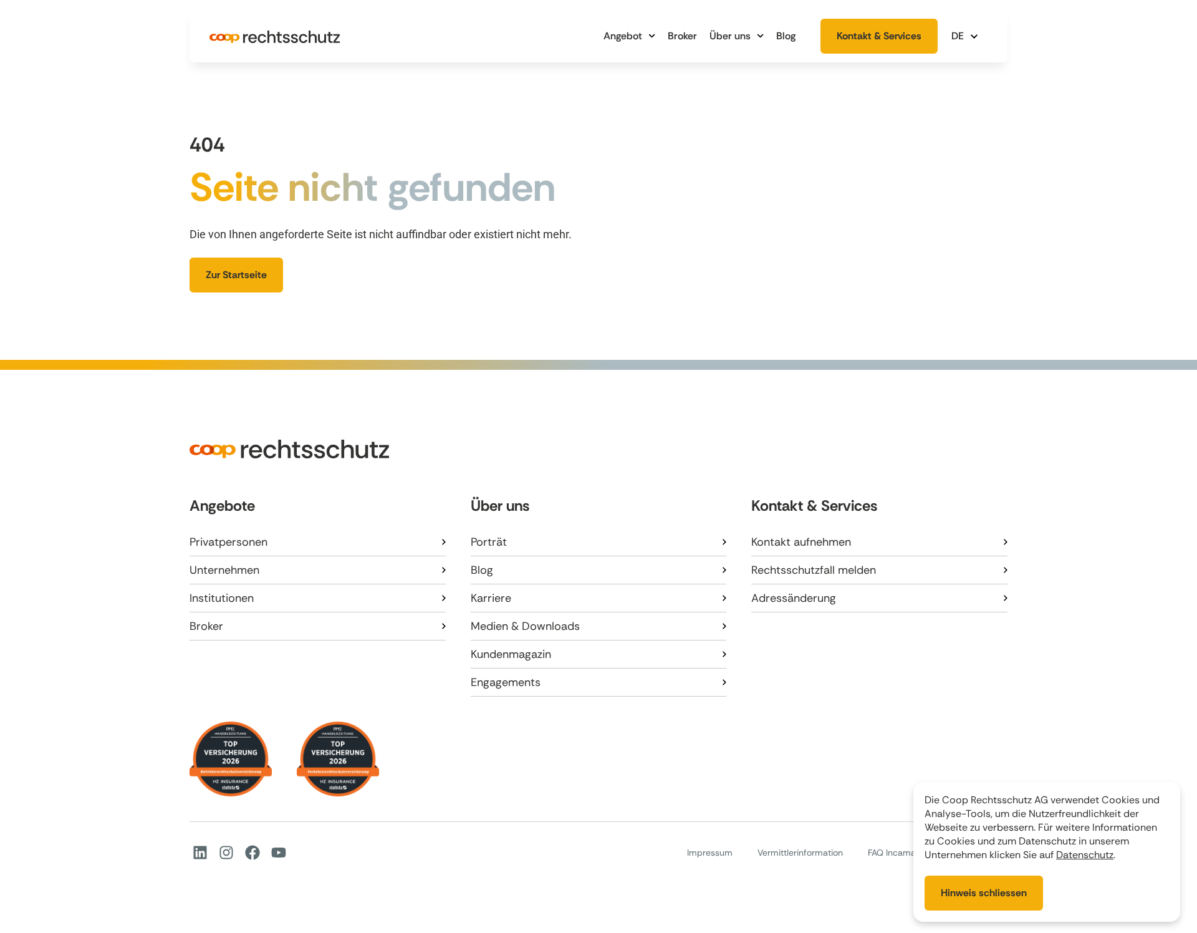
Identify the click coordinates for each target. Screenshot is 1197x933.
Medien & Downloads (525, 626)
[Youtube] (278, 852)
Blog (786, 35)
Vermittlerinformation (800, 852)
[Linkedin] (200, 852)
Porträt (489, 541)
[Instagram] (226, 852)
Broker (682, 35)
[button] (966, 35)
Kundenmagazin (511, 654)
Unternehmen (224, 570)
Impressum (710, 852)
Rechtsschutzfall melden (813, 570)
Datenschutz (1084, 854)
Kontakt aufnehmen (801, 541)
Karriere (491, 598)
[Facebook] (252, 852)
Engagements (506, 682)
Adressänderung (793, 598)
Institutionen (222, 598)
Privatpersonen (228, 541)
